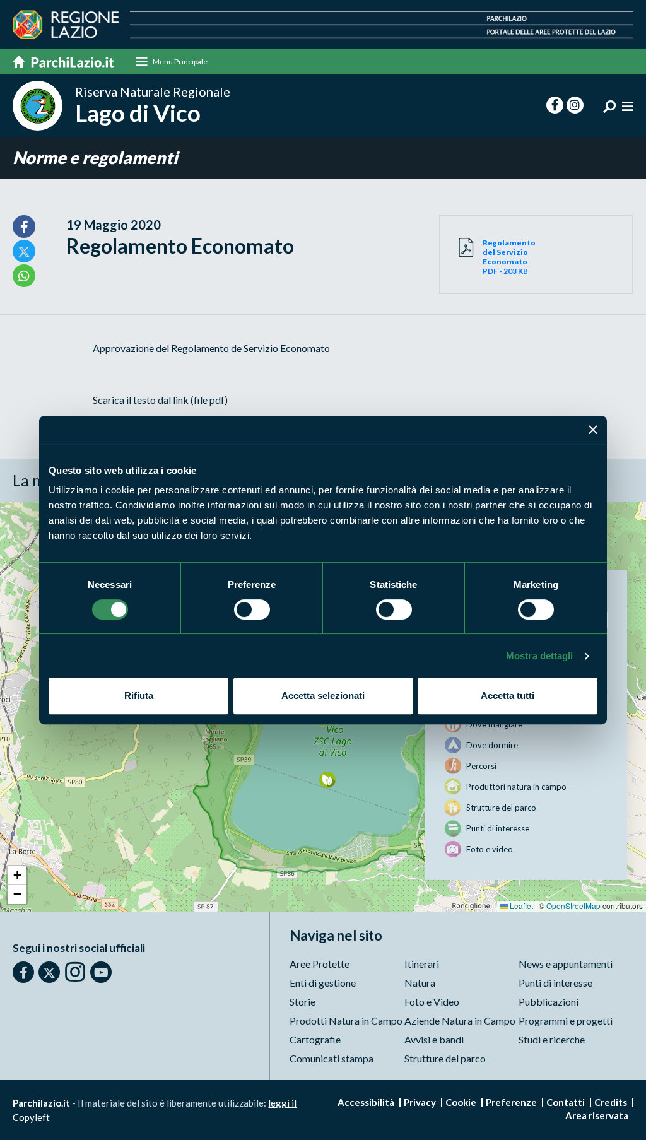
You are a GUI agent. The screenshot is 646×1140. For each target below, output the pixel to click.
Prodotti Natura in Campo (346, 1020)
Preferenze (511, 1102)
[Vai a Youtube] (101, 972)
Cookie (460, 1102)
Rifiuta (138, 695)
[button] (327, 779)
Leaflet (520, 905)
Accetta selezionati (323, 695)
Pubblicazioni (548, 1002)
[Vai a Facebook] (23, 972)
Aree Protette (319, 964)
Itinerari (421, 964)
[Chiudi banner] (593, 429)
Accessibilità (366, 1102)
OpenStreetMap (573, 905)
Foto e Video (431, 1002)
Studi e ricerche (552, 1039)
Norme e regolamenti (95, 157)
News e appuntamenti (566, 964)
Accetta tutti (507, 695)
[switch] (252, 609)
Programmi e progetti (566, 1020)
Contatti (565, 1102)
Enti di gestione (323, 983)
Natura (419, 983)
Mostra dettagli (539, 655)
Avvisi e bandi (434, 1039)
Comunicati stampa (331, 1058)
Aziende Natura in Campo (459, 1020)
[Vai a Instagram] (75, 971)
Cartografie (315, 1039)
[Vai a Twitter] (49, 972)
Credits (610, 1102)
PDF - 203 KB (509, 257)
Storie (302, 1002)
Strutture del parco (445, 1058)
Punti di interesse (555, 983)
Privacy (420, 1102)
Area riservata (596, 1115)
